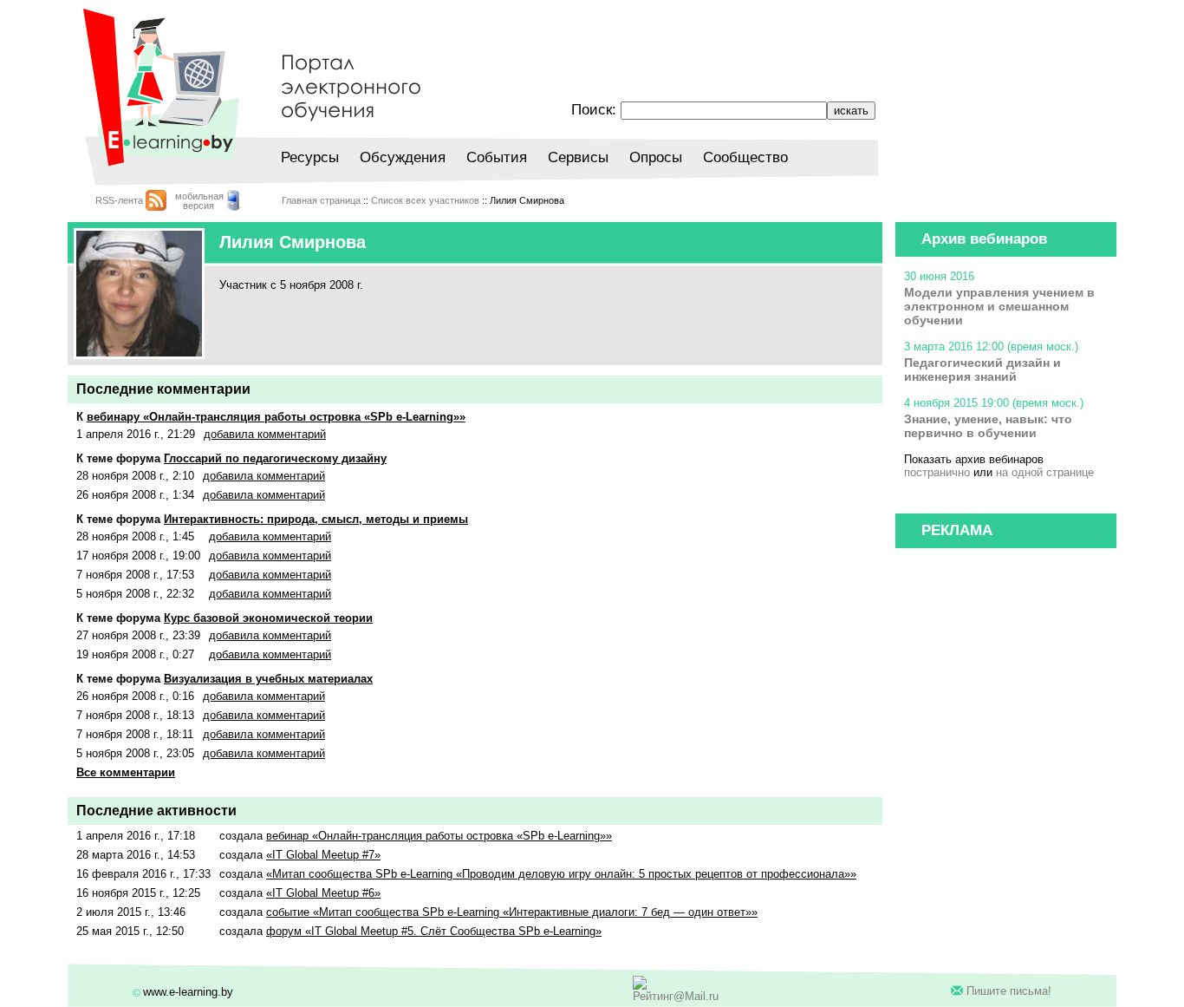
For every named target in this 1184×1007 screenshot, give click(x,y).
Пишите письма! (1008, 990)
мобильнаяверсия (199, 201)
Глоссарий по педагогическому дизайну (275, 458)
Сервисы (578, 157)
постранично (937, 472)
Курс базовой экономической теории (268, 617)
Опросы (655, 157)
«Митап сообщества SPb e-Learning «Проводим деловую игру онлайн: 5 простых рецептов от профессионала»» (561, 873)
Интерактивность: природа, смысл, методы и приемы (316, 519)
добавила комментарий (265, 434)
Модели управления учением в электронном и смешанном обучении (999, 306)
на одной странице (1045, 472)
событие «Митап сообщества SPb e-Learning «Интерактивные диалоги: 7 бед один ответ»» (512, 912)
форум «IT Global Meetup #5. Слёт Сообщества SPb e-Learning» (434, 931)
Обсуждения (403, 157)
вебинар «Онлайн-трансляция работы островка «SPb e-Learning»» (439, 835)
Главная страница (321, 200)
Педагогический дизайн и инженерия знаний (982, 369)
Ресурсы (310, 157)
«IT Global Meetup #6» (323, 892)
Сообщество (745, 157)
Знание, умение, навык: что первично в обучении (988, 426)
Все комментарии (125, 772)
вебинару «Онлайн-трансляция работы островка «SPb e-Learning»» (276, 416)
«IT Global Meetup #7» (323, 854)
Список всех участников (425, 200)
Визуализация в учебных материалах (268, 678)
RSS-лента (119, 200)
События (496, 157)
